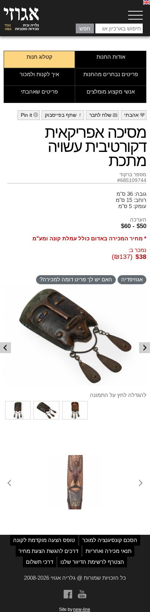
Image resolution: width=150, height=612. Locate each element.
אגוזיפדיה (132, 279)
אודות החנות (110, 57)
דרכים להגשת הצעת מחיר (48, 551)
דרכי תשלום (39, 562)
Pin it (30, 115)
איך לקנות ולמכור (39, 74)
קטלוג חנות (39, 57)
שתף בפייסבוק (64, 115)
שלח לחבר (103, 115)
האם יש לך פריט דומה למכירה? (76, 279)
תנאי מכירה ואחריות (108, 551)
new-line (81, 609)
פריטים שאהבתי (39, 91)
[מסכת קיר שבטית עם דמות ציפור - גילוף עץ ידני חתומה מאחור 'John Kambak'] (75, 458)
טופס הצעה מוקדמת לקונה (44, 540)
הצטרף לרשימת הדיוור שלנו (92, 562)
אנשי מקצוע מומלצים (111, 91)
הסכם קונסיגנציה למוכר (109, 540)
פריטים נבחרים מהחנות (110, 74)
